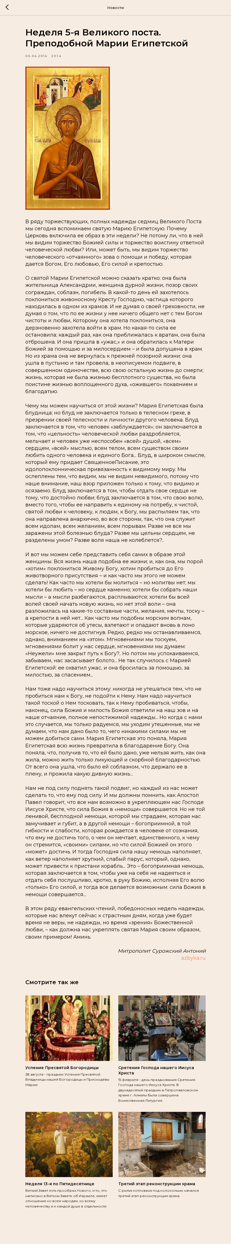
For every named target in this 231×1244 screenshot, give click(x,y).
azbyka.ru (193, 958)
